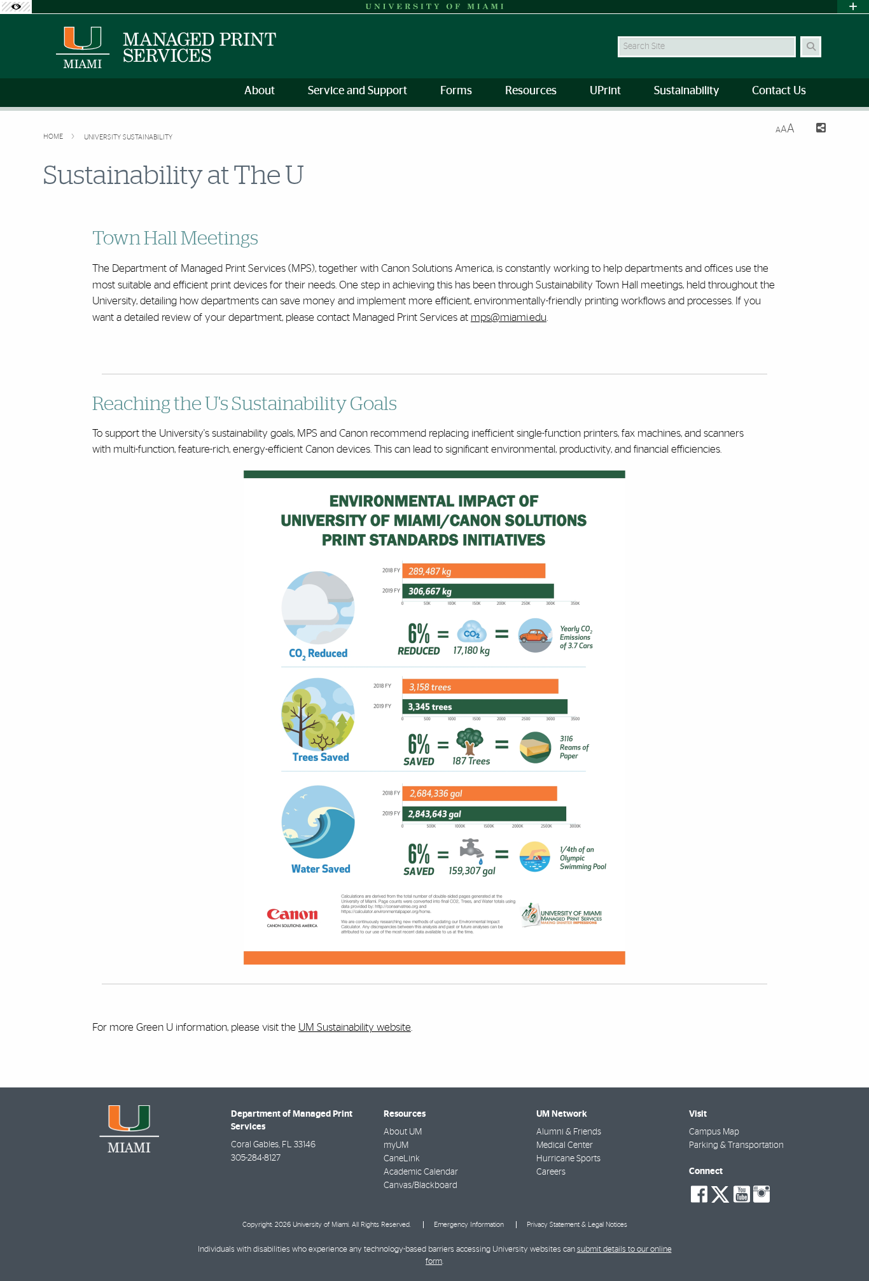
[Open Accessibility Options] (16, 6)
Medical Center (564, 1145)
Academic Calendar (421, 1172)
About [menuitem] (259, 91)
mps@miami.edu (508, 317)
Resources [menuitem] (531, 91)
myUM (396, 1145)
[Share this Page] (815, 129)
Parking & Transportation (736, 1145)
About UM (403, 1132)
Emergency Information (469, 1224)
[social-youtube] (741, 1194)
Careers (551, 1172)
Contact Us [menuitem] (779, 91)
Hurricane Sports (568, 1158)
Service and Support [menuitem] (357, 91)
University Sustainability (128, 137)
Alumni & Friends (568, 1132)
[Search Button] (810, 46)
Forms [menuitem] (456, 91)
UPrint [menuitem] (605, 91)
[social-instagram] (761, 1194)
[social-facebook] (699, 1194)
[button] (841, 1245)
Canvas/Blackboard (420, 1185)
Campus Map (714, 1132)
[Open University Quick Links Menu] (853, 6)
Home (54, 136)
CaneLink (402, 1158)
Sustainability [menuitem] (686, 91)
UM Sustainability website (354, 1027)
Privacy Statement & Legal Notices (577, 1224)
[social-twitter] (720, 1193)
